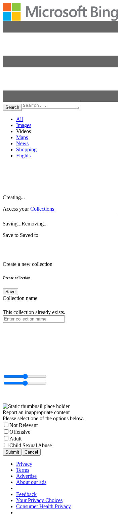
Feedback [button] (26, 494)
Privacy (24, 464)
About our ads (31, 482)
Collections (42, 209)
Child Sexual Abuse (30, 445)
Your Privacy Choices (39, 500)
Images (23, 125)
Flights (23, 155)
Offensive (19, 432)
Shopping (26, 149)
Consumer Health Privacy (43, 506)
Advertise (26, 476)
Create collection (16, 278)
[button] (60, 100)
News (22, 143)
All (19, 119)
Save (10, 291)
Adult (15, 438)
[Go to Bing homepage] (60, 19)
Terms (22, 470)
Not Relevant (23, 425)
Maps (22, 137)
